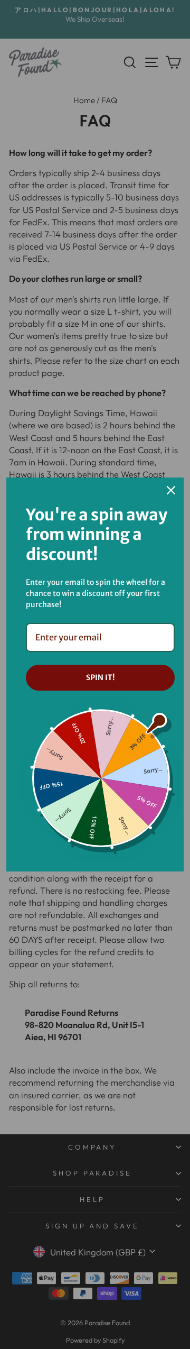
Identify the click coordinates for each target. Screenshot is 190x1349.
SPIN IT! (100, 677)
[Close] (171, 490)
